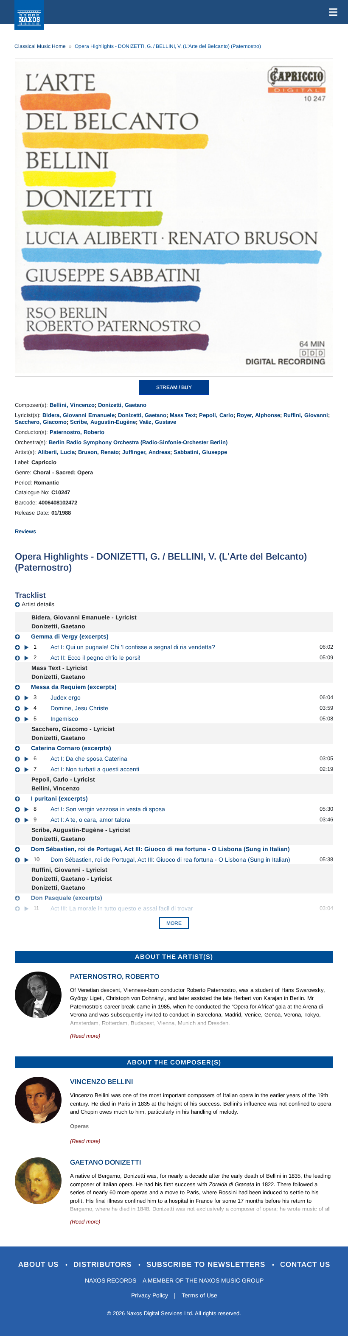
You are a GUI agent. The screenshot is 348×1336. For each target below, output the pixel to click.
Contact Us (305, 1264)
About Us (39, 1264)
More (174, 923)
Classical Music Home (40, 46)
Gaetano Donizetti (105, 1162)
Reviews (25, 531)
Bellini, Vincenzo (72, 405)
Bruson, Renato (98, 452)
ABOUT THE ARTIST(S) (174, 956)
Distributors (103, 1264)
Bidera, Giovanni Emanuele (78, 415)
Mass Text (183, 415)
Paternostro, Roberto (77, 432)
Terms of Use (199, 1295)
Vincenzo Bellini (101, 1081)
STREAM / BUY (174, 387)
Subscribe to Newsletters (207, 1264)
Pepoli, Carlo (216, 415)
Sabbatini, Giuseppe (200, 452)
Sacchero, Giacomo (41, 422)
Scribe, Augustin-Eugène (103, 422)
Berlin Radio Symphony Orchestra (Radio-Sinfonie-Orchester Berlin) (138, 442)
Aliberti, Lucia (56, 452)
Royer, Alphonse (258, 415)
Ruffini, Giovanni (305, 415)
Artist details (38, 604)
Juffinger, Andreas (146, 452)
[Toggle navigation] (331, 12)
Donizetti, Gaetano (122, 405)
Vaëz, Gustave (157, 422)
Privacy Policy (149, 1295)
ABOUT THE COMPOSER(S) (174, 1062)
